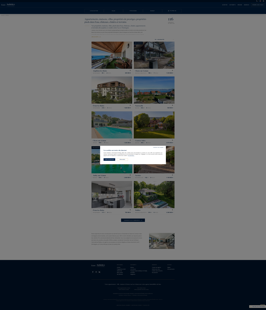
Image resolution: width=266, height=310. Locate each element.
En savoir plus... (131, 155)
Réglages (122, 159)
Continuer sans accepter (158, 147)
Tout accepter (109, 159)
